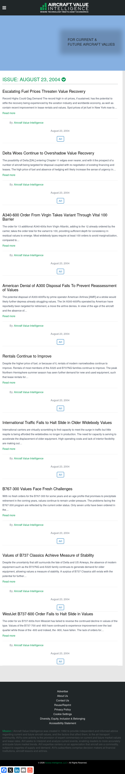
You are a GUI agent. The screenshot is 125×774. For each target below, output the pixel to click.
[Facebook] (4, 770)
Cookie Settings (62, 714)
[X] (10, 770)
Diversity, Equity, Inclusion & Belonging (62, 718)
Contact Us (62, 700)
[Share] (30, 770)
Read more (8, 113)
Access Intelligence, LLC (56, 762)
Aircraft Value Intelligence (28, 122)
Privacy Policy (62, 709)
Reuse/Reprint (62, 705)
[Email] (23, 770)
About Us (62, 696)
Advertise (62, 691)
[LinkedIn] (17, 770)
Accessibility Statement (62, 723)
